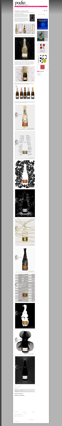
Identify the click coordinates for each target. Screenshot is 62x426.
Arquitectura (38, 73)
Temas (38, 71)
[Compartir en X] (21, 390)
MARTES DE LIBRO (20, 6)
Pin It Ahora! (16, 389)
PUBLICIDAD (31, 6)
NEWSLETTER (34, 6)
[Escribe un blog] (20, 390)
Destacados (40, 71)
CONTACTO (38, 6)
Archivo (43, 71)
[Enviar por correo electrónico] (19, 390)
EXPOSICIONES (27, 6)
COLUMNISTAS (24, 6)
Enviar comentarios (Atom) (19, 414)
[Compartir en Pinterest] (22, 390)
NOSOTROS (16, 6)
